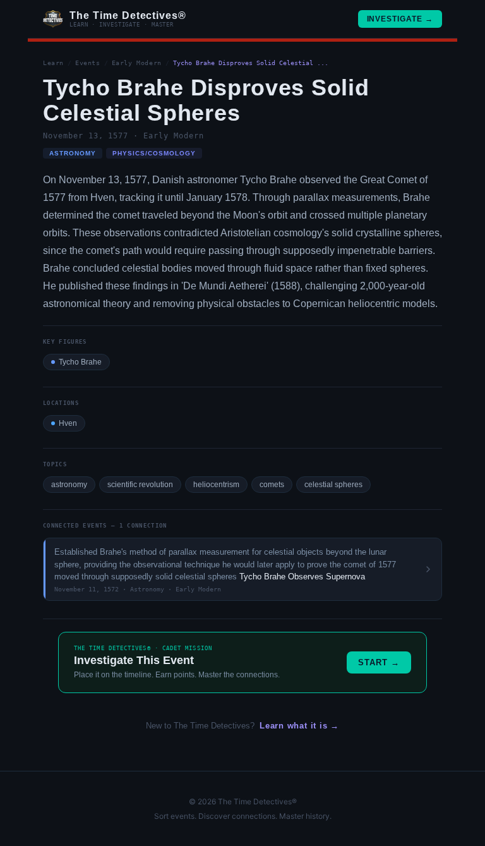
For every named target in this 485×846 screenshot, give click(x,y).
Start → (379, 662)
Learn (53, 62)
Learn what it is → (299, 725)
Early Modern (137, 62)
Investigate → (400, 19)
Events (87, 62)
